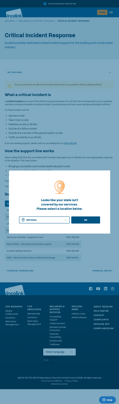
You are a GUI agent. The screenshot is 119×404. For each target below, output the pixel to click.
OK (85, 220)
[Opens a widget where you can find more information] (107, 400)
